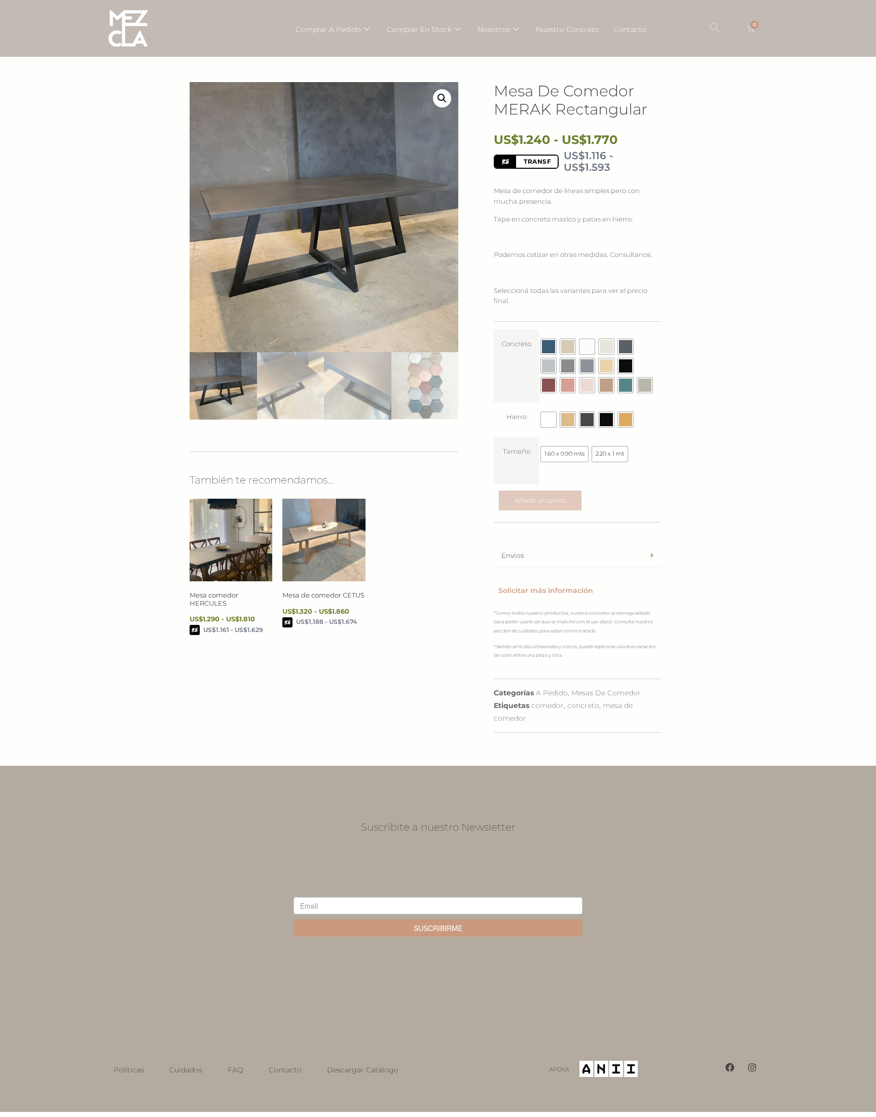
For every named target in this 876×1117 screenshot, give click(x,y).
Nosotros (494, 29)
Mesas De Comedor (606, 692)
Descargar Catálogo (362, 1069)
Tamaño (516, 451)
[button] (714, 28)
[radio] (548, 346)
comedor (547, 705)
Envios (512, 555)
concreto (583, 705)
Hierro (516, 417)
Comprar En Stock (419, 29)
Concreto (516, 344)
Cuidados (185, 1069)
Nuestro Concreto (567, 29)
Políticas (129, 1069)
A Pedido (552, 692)
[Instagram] (752, 1067)
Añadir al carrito (540, 500)
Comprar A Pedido (328, 29)
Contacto (629, 29)
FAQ (235, 1069)
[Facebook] (730, 1067)
